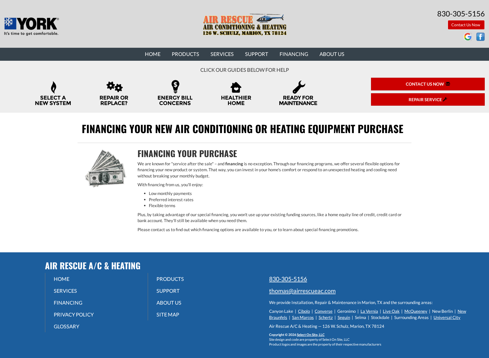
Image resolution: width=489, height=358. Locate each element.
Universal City (447, 317)
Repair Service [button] (426, 99)
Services (222, 54)
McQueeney (415, 311)
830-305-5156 (288, 278)
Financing (294, 54)
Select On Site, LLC (311, 335)
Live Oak (391, 311)
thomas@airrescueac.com (302, 290)
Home (152, 54)
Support (256, 54)
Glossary (66, 326)
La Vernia (369, 311)
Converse (324, 311)
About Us (331, 54)
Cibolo (304, 311)
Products (185, 54)
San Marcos (303, 317)
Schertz (326, 317)
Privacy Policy (74, 314)
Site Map (167, 314)
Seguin (344, 317)
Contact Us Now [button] (466, 24)
